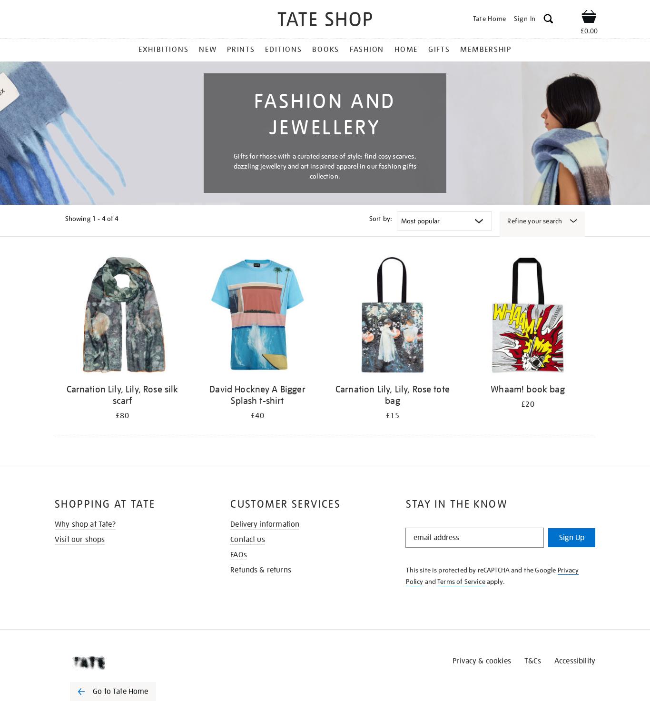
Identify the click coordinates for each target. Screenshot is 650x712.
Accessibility (574, 661)
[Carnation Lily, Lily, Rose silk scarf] (122, 316)
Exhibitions (163, 49)
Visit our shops (80, 539)
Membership (486, 49)
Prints (241, 49)
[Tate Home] (130, 663)
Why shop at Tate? (85, 524)
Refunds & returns (260, 570)
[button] (548, 20)
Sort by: (380, 218)
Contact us (247, 539)
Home (406, 49)
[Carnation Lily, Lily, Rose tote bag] (392, 316)
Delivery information (264, 524)
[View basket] (589, 18)
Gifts (439, 49)
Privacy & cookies (482, 661)
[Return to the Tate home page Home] (325, 21)
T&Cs (532, 661)
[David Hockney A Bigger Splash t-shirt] (257, 316)
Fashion (367, 49)
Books (325, 49)
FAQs (238, 555)
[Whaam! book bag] (527, 316)
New (208, 49)
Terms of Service (461, 581)
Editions (283, 49)
